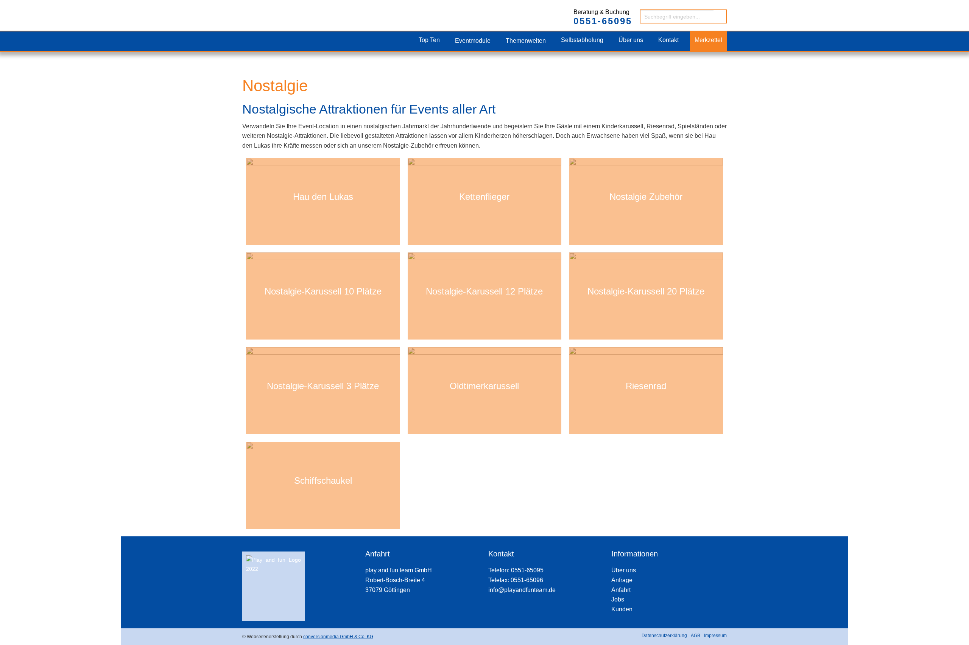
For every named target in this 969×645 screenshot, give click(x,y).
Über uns (630, 40)
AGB (695, 635)
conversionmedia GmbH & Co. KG (338, 636)
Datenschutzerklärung (664, 635)
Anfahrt (621, 590)
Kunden (621, 609)
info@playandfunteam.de (522, 590)
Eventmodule (473, 40)
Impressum (715, 635)
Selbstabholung (582, 40)
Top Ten (429, 40)
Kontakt (668, 40)
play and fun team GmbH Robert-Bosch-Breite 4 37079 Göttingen (398, 580)
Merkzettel (708, 40)
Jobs (617, 599)
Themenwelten (526, 40)
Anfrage (621, 580)
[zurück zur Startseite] (273, 8)
